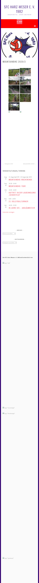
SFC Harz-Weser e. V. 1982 (19, 9)
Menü (20, 22)
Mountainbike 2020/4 (29, 164)
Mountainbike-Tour (17, 186)
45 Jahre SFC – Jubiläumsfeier (22, 208)
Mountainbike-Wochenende (20, 179)
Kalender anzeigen (8, 212)
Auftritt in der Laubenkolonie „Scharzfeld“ (22, 193)
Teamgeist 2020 (8, 164)
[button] (31, 26)
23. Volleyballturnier (18, 201)
